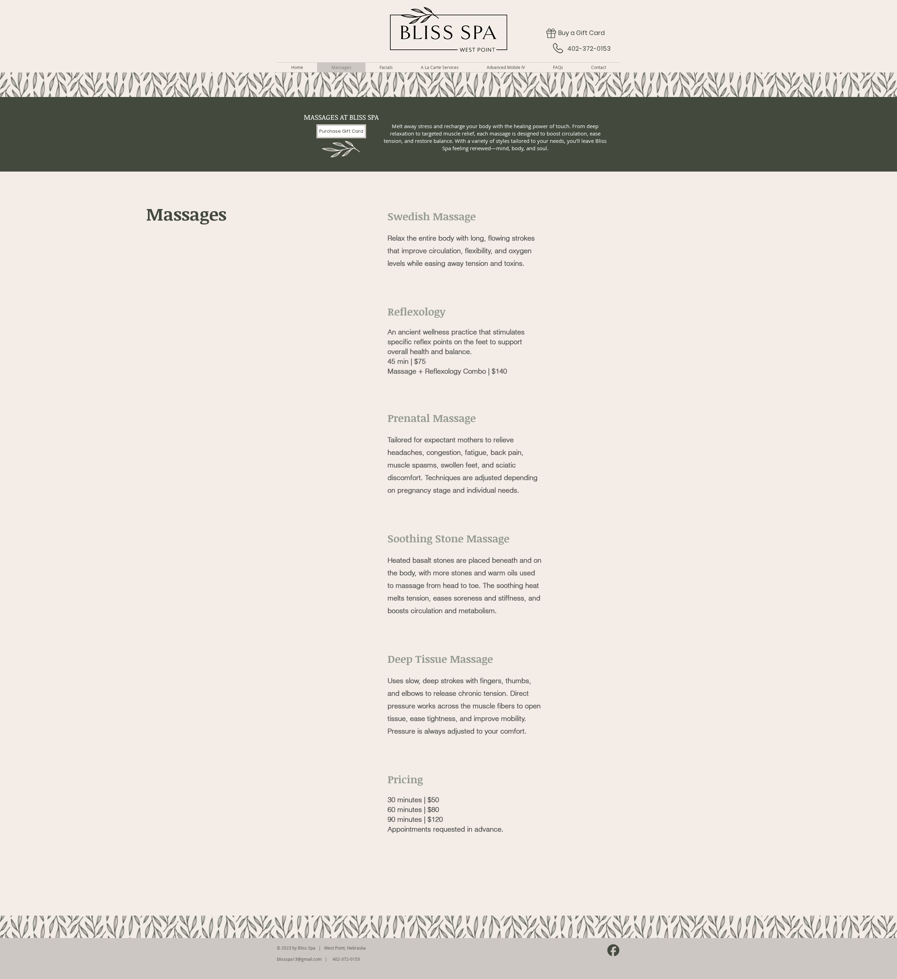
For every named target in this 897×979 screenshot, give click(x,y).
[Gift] (551, 33)
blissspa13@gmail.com (299, 959)
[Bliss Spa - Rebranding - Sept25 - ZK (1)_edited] (613, 950)
